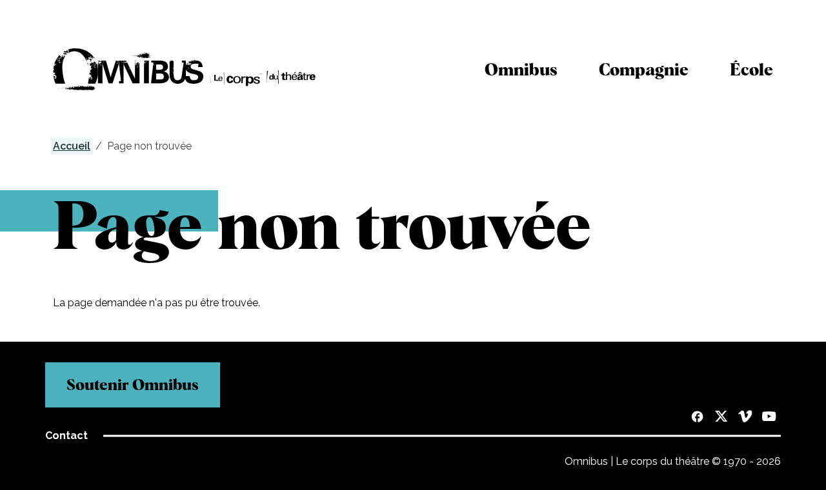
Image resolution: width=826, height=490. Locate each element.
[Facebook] (697, 417)
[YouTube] (769, 417)
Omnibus (521, 69)
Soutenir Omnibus (132, 384)
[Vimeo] (745, 417)
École (751, 69)
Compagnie (644, 69)
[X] (721, 417)
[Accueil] (184, 69)
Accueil (71, 146)
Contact (66, 435)
